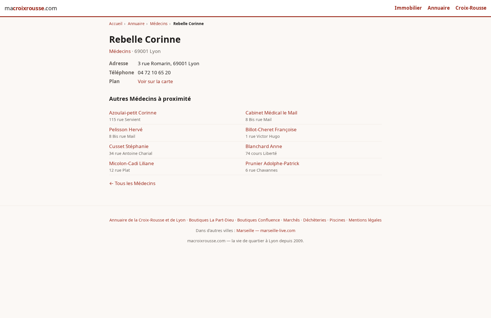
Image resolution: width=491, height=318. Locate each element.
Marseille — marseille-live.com (265, 230)
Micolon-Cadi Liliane (131, 163)
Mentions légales (365, 220)
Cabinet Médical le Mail (271, 112)
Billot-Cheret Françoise (271, 129)
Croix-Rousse (470, 8)
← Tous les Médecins (132, 183)
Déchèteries (314, 220)
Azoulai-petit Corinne (133, 112)
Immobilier (408, 8)
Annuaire (439, 8)
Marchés (291, 220)
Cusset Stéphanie (129, 146)
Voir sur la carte (155, 81)
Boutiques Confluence (258, 220)
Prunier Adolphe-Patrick (272, 163)
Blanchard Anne (264, 146)
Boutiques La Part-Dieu (211, 220)
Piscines (337, 220)
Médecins (159, 23)
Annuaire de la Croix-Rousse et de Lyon (147, 220)
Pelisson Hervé (126, 129)
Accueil (115, 23)
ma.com (31, 8)
